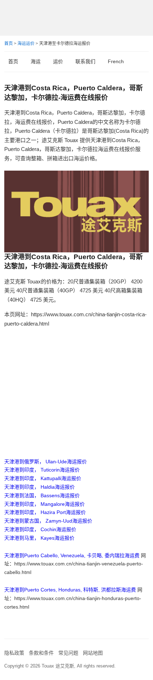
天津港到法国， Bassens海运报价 (42, 495)
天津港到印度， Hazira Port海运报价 (45, 512)
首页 (8, 43)
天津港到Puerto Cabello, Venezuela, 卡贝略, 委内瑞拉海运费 (71, 555)
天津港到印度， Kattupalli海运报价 (42, 478)
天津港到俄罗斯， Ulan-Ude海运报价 (45, 461)
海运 (36, 61)
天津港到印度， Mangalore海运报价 (44, 504)
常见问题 (68, 653)
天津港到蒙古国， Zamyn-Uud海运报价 (48, 521)
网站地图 (93, 653)
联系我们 (85, 61)
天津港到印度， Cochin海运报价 (40, 529)
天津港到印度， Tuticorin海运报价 (42, 470)
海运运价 (26, 43)
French (116, 61)
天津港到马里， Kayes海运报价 (39, 538)
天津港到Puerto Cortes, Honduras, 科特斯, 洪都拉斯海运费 (70, 590)
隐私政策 (14, 653)
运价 (58, 61)
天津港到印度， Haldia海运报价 (39, 487)
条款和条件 (41, 653)
